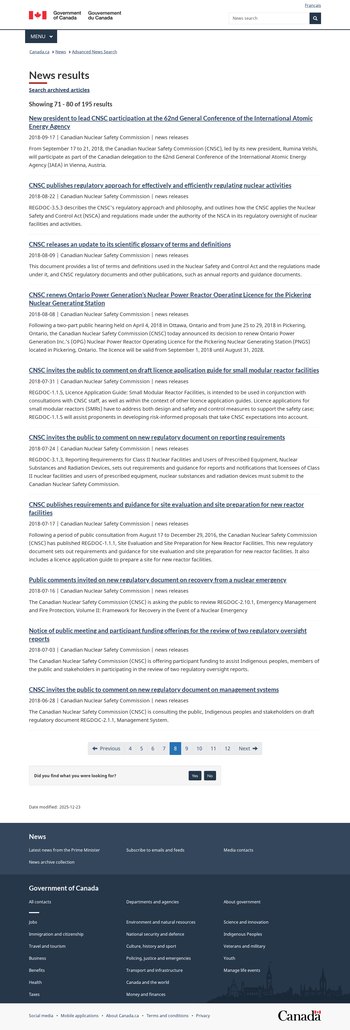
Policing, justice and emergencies (158, 958)
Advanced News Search (94, 52)
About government (242, 902)
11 (213, 748)
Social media (41, 1015)
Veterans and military (244, 946)
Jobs (33, 922)
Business (37, 958)
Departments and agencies (152, 902)
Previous (110, 748)
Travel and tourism (47, 946)
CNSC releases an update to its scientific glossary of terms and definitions (130, 244)
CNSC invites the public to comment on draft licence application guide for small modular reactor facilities (174, 370)
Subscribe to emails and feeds (155, 850)
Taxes (34, 994)
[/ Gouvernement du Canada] (75, 16)
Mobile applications (80, 1015)
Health (35, 982)
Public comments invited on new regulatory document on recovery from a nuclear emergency (157, 579)
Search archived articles (59, 89)
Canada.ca (39, 52)
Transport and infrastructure (154, 970)
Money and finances (146, 994)
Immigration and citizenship (56, 934)
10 (199, 748)
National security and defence (155, 934)
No (210, 775)
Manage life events (242, 970)
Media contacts (238, 850)
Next (244, 748)
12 (227, 748)
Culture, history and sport (151, 946)
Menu (38, 36)
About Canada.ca (122, 1015)
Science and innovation (246, 922)
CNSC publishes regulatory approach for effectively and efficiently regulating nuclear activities (160, 185)
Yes (195, 775)
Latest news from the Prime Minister (64, 850)
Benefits (37, 970)
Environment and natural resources (160, 922)
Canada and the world (147, 982)
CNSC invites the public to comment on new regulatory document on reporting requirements (157, 437)
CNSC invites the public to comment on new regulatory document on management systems (154, 689)
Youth (229, 958)
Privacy (203, 1015)
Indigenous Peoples (243, 934)
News (60, 52)
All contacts (40, 902)
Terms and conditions (168, 1015)
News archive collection (52, 862)
